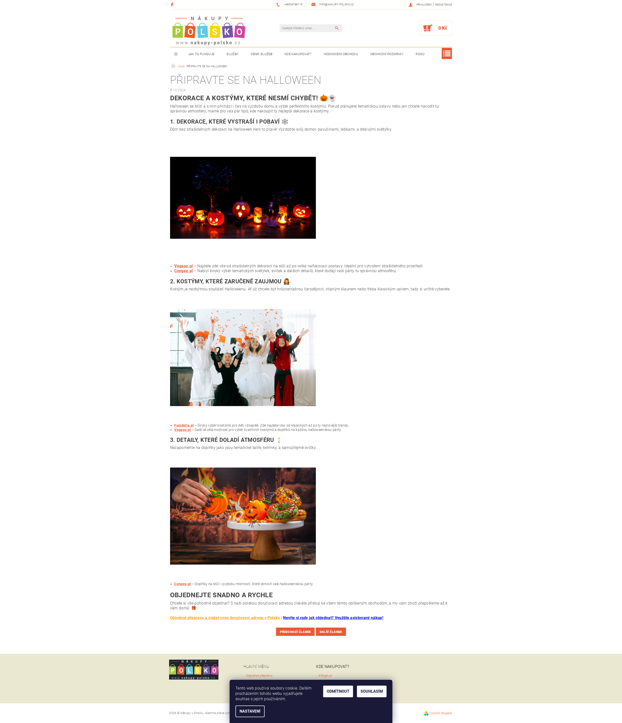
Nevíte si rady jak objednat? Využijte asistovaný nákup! (333, 617)
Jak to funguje (201, 54)
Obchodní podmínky (387, 54)
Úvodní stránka (176, 54)
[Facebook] (172, 4)
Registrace (443, 4)
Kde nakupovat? (298, 54)
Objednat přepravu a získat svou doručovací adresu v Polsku (225, 617)
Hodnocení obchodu (341, 54)
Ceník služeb (261, 54)
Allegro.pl (325, 675)
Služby (232, 54)
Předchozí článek (295, 632)
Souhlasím (372, 691)
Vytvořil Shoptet (440, 713)
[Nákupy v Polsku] (209, 30)
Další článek (331, 632)
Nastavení (250, 711)
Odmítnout (338, 691)
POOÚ (420, 54)
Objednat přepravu (259, 675)
